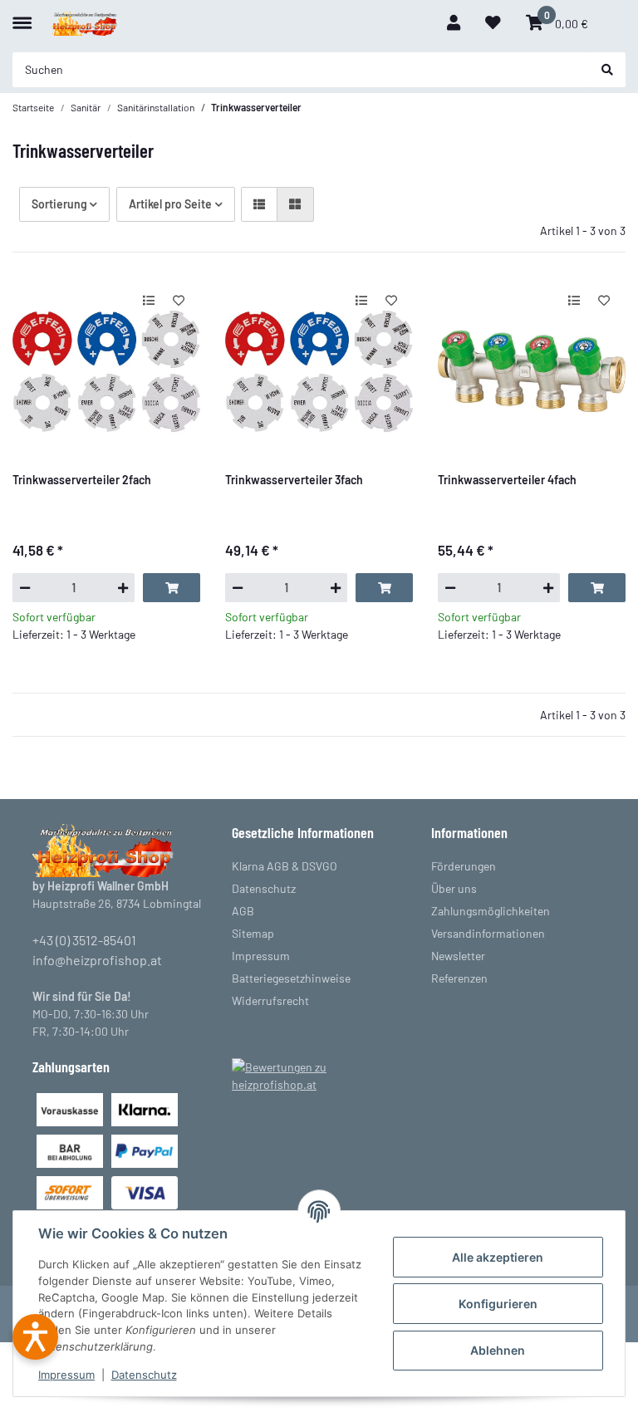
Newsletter (458, 956)
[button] (453, 23)
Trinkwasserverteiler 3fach (294, 480)
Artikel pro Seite (170, 204)
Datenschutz (144, 1374)
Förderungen (463, 866)
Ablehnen (497, 1350)
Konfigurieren (498, 1304)
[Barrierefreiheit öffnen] (35, 1337)
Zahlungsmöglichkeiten (490, 911)
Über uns (454, 888)
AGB (243, 911)
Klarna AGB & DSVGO (284, 866)
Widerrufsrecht (270, 1000)
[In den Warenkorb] (171, 587)
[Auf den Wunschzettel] (179, 300)
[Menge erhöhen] (122, 587)
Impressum (66, 1374)
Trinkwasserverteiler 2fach (81, 480)
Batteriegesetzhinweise (291, 978)
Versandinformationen (488, 933)
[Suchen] (607, 69)
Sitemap (253, 933)
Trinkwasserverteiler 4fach (507, 480)
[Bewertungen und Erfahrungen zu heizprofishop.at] (319, 1074)
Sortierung (59, 204)
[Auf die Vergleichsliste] (148, 300)
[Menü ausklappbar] (22, 15)
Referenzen (459, 978)
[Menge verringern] (24, 587)
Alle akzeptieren (497, 1257)
